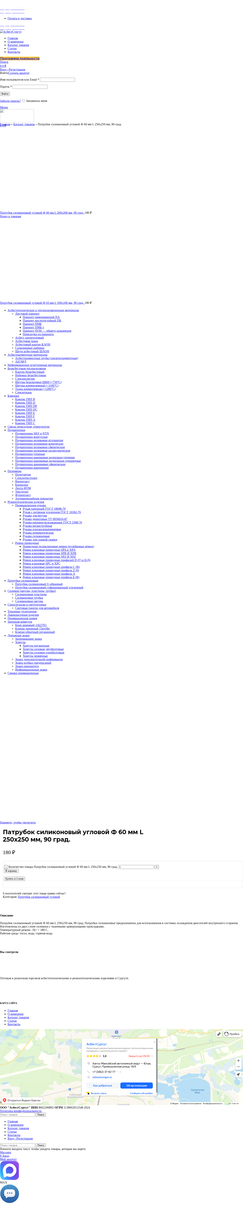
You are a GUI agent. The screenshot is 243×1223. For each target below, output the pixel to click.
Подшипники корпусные (31, 436)
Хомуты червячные (35, 656)
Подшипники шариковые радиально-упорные (45, 457)
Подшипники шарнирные (32, 467)
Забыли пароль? (10, 100)
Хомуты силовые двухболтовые (43, 649)
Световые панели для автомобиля (37, 608)
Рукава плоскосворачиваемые (42, 529)
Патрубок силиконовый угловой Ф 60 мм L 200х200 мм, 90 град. (42, 212)
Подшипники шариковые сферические (40, 464)
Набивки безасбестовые (30, 375)
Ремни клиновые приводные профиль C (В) (51, 567)
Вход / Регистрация (20, 1138)
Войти (5, 93)
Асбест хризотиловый (29, 337)
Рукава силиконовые (36, 536)
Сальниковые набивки (29, 347)
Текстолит (21, 491)
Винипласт (22, 481)
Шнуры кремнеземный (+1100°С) (36, 385)
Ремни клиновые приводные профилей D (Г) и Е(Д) (56, 560)
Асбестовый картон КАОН (32, 344)
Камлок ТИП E (25, 413)
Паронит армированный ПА (41, 317)
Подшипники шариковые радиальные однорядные (48, 460)
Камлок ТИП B (25, 399)
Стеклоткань (23, 392)
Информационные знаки (31, 669)
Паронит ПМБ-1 (33, 327)
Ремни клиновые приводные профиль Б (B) (51, 577)
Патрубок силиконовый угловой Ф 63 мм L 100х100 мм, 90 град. (42, 302)
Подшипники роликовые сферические (40, 447)
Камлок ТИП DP (26, 406)
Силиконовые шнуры (29, 601)
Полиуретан (23, 474)
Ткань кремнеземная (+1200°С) (35, 389)
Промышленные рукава (30, 505)
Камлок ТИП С (25, 423)
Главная (5, 124)
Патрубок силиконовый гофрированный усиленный (49, 587)
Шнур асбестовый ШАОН (32, 351)
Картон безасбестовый (29, 371)
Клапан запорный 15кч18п (32, 628)
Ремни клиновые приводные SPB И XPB (49, 553)
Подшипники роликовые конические (39, 443)
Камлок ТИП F (25, 416)
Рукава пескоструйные (37, 525)
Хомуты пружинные (36, 645)
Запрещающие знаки (28, 638)
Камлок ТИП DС (26, 409)
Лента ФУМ (23, 488)
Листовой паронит (27, 313)
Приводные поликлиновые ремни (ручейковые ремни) (58, 546)
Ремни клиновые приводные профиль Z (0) (51, 570)
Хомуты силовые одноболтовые (43, 652)
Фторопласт (23, 495)
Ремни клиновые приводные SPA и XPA (49, 549)
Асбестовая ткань (26, 341)
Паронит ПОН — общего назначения (47, 330)
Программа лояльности (19, 58)
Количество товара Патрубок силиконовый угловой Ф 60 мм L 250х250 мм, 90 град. (63, 866)
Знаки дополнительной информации (39, 659)
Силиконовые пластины (31, 594)
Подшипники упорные (30, 454)
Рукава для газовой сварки (40, 539)
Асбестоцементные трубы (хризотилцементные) (46, 358)
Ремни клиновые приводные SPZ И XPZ (49, 556)
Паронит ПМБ (32, 324)
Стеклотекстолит (26, 478)
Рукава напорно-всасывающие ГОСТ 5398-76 (52, 522)
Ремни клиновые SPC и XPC (41, 563)
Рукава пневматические (38, 532)
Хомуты (20, 642)
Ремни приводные (27, 543)
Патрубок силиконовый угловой (39, 896)
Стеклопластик (25, 378)
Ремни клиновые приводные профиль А (49, 573)
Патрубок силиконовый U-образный (39, 584)
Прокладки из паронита (38, 334)
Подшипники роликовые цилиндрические (42, 450)
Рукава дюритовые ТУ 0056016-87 (45, 519)
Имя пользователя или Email (19, 79)
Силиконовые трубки (29, 597)
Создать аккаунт (18, 73)
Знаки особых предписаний (33, 662)
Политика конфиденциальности (21, 1111)
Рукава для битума (35, 515)
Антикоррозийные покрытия (34, 498)
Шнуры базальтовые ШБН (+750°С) (38, 382)
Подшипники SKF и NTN (32, 433)
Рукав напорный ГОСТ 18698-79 (44, 508)
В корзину (11, 871)
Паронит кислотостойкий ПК (42, 320)
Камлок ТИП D (25, 402)
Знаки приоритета (27, 666)
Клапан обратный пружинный (35, 632)
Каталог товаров (24, 124)
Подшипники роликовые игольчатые (39, 440)
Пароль (6, 86)
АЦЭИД (20, 361)
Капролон (21, 484)
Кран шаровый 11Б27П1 (31, 625)
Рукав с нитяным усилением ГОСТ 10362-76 (52, 512)
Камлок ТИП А (25, 419)
